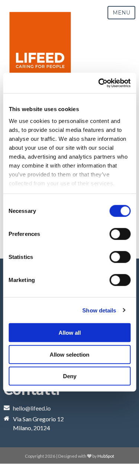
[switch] (119, 234)
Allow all (70, 333)
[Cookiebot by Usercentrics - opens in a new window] (98, 83)
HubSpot (105, 456)
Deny (69, 376)
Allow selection (69, 354)
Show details (99, 310)
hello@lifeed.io (32, 408)
